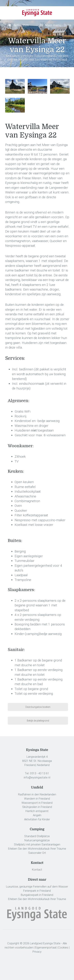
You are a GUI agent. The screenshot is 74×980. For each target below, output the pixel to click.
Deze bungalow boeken (37, 707)
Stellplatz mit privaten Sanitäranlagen (37, 844)
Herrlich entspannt (37, 811)
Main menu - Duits (57, 25)
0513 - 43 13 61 (39, 773)
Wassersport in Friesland (37, 802)
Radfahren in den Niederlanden (37, 794)
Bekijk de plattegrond (38, 720)
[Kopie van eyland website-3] (15, 86)
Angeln (37, 815)
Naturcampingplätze (37, 840)
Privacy (37, 951)
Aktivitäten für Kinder (37, 819)
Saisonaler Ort (37, 852)
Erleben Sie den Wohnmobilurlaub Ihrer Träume (37, 848)
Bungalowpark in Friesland (37, 895)
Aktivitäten (20, 25)
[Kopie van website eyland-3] (37, 86)
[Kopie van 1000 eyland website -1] (60, 86)
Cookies (63, 947)
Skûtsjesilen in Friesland (37, 807)
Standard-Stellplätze (37, 836)
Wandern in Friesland (37, 798)
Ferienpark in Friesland (37, 890)
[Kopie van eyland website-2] (15, 105)
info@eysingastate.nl (37, 777)
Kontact (37, 869)
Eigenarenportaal (45, 947)
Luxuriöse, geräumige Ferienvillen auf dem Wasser (37, 886)
